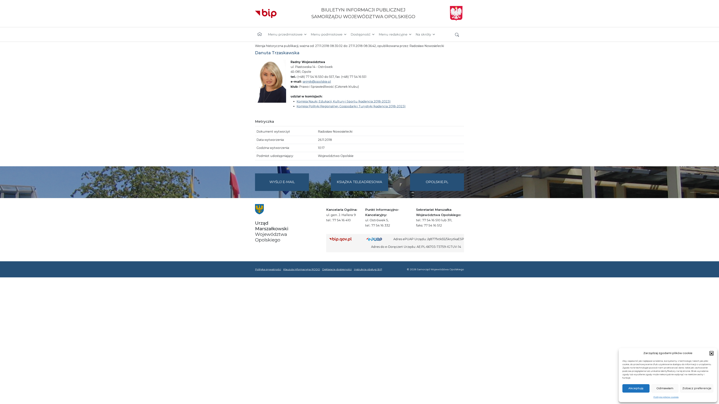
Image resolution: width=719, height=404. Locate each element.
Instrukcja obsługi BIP (368, 269)
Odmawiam (664, 388)
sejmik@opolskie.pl (317, 81)
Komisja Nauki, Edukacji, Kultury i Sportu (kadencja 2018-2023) (344, 101)
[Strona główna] (259, 34)
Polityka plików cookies (666, 397)
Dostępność (361, 34)
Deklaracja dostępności (337, 269)
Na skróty (423, 34)
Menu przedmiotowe (285, 34)
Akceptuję (635, 388)
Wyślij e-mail (289, 185)
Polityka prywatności (268, 269)
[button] (711, 353)
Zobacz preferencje (696, 388)
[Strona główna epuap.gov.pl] (378, 239)
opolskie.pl (437, 182)
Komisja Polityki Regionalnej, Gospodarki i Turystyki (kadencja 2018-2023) (351, 106)
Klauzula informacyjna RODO (301, 269)
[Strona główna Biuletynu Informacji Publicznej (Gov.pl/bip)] (344, 239)
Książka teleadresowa (359, 182)
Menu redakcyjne (393, 34)
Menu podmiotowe (326, 34)
